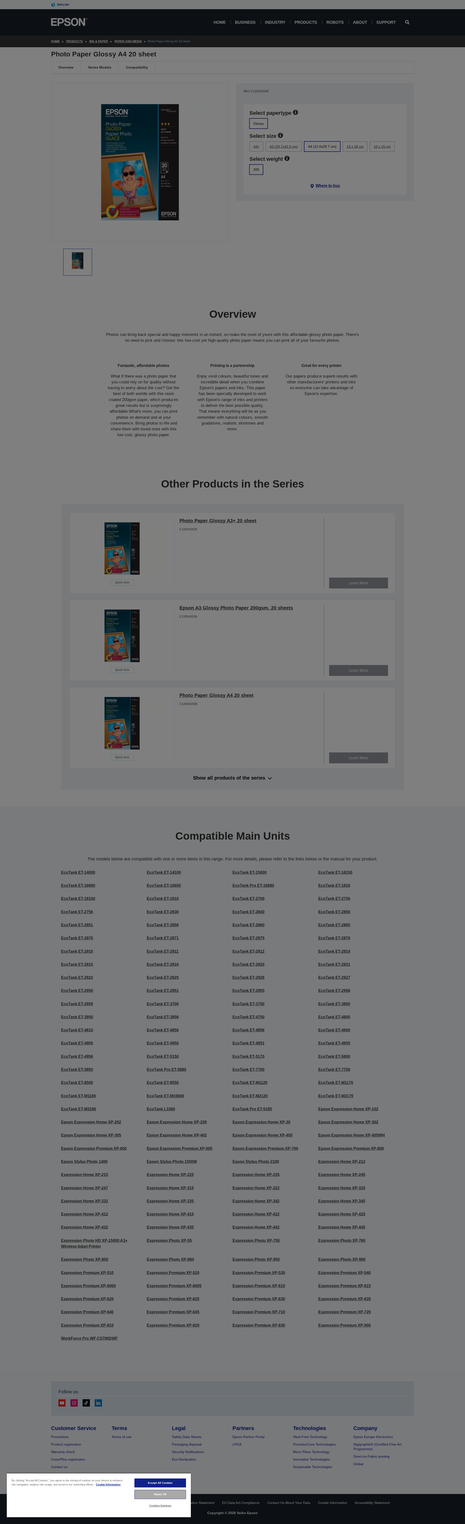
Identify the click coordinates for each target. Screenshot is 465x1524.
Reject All (160, 1494)
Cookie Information (108, 1484)
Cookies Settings (160, 1505)
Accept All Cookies (160, 1482)
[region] (99, 1495)
